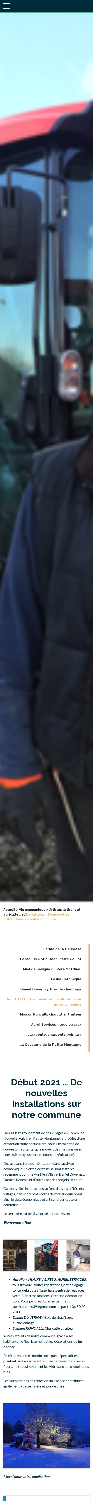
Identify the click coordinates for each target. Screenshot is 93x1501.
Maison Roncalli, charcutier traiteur (50, 1014)
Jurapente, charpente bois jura (54, 1034)
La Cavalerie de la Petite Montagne (50, 1045)
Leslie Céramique (66, 979)
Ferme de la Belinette (62, 949)
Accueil (9, 909)
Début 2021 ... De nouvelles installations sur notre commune (43, 1001)
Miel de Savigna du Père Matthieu (52, 969)
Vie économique (32, 909)
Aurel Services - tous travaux (56, 1025)
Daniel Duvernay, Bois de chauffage (50, 989)
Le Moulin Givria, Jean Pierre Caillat (50, 959)
